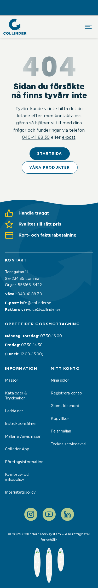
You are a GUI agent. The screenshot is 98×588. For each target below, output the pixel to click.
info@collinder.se (35, 303)
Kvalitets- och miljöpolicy (18, 477)
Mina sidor (60, 380)
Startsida (49, 153)
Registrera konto (66, 393)
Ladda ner (14, 411)
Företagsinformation (24, 461)
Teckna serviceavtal (68, 444)
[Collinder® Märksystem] (14, 26)
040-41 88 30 (36, 137)
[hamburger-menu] (88, 26)
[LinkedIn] (67, 514)
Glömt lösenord (65, 405)
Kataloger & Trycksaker (16, 395)
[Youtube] (49, 514)
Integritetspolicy (20, 492)
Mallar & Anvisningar (23, 436)
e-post (69, 137)
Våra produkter (49, 167)
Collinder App (17, 449)
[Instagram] (31, 514)
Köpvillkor (60, 418)
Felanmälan (61, 431)
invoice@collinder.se (42, 309)
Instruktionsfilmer (21, 423)
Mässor (11, 380)
